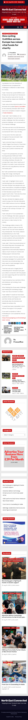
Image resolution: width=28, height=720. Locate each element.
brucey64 (15, 620)
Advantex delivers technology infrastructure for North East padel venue (13, 493)
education (9, 21)
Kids (14, 378)
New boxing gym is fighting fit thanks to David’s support (18, 366)
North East (5, 19)
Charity (4, 33)
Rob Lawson (16, 585)
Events (22, 376)
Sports (15, 33)
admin (22, 383)
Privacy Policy (18, 716)
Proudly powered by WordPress (9, 712)
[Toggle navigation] (18, 27)
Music (17, 627)
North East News (16, 358)
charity (14, 21)
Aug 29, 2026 (15, 367)
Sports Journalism (20, 106)
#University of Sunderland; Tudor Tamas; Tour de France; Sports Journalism (17, 56)
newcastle (16, 19)
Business (11, 19)
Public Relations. (8, 113)
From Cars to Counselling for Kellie (13, 504)
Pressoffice (13, 52)
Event (19, 21)
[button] (21, 27)
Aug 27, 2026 (15, 383)
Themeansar (14, 713)
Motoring (22, 19)
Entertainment (16, 376)
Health (10, 662)
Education (10, 33)
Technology (18, 593)
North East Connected (14, 9)
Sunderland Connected (18, 362)
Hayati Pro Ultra (10, 716)
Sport (23, 358)
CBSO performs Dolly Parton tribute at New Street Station (14, 651)
